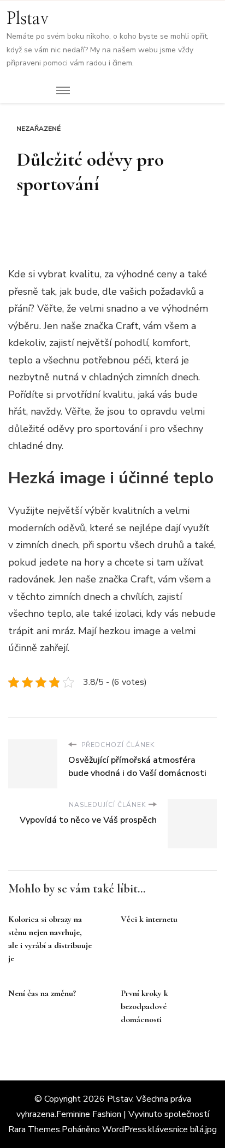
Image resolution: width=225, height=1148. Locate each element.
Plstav (28, 19)
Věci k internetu (149, 919)
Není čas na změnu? (42, 993)
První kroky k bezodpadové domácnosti (144, 1006)
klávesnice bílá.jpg (182, 1129)
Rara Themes (34, 1129)
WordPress (124, 1129)
